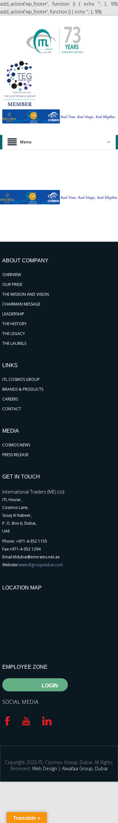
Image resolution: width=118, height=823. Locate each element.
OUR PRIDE (12, 284)
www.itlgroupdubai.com (40, 565)
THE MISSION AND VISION (25, 294)
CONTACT (11, 409)
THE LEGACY (13, 333)
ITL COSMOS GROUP (21, 379)
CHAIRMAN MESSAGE (21, 304)
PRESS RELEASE (15, 455)
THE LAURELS (14, 343)
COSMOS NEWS (16, 445)
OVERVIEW (11, 274)
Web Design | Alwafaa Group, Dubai (70, 768)
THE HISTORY (14, 324)
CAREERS (10, 399)
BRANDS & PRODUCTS (22, 389)
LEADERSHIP (13, 314)
